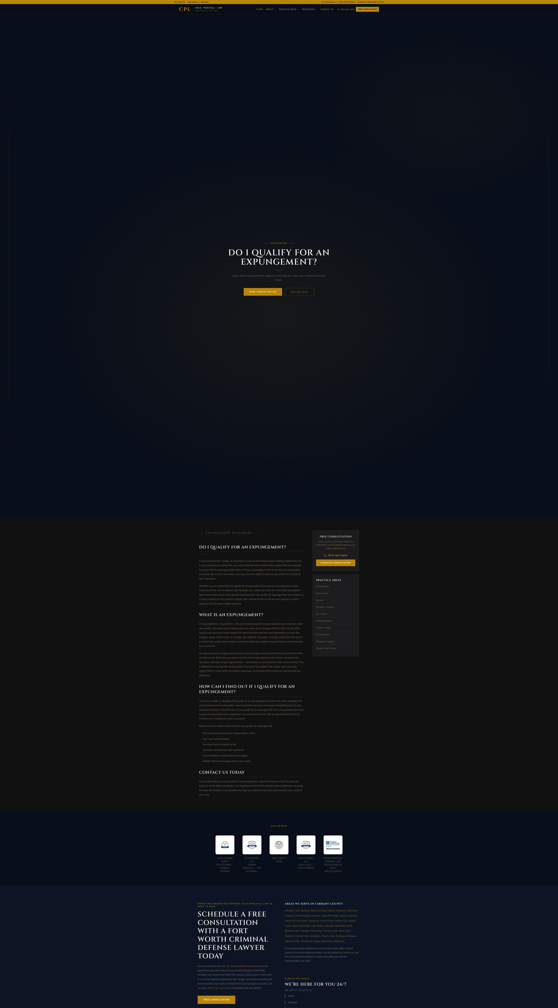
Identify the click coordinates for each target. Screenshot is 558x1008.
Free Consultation (367, 9)
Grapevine (313, 920)
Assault (319, 600)
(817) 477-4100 (348, 9)
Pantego (304, 931)
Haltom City (341, 920)
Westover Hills (292, 941)
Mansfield (340, 925)
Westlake (351, 936)
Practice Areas (287, 9)
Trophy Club (328, 936)
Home (259, 9)
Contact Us (326, 9)
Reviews (204, 2)
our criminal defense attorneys (242, 966)
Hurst (287, 925)
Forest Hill (290, 920)
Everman (352, 915)
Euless (342, 915)
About (269, 9)
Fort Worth (301, 920)
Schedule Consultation (335, 563)
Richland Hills (331, 931)
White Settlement (335, 941)
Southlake (315, 936)
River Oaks (344, 931)
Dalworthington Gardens (307, 915)
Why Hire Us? (179, 2)
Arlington (289, 910)
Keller (294, 925)
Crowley (289, 915)
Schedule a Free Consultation (370, 2)
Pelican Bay (316, 931)
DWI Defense (322, 586)
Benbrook (316, 910)
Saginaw (289, 936)
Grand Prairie (327, 920)
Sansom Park (302, 936)
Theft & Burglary (324, 621)
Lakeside (329, 925)
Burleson (341, 910)
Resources (308, 9)
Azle (297, 910)
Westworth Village (310, 941)
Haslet (351, 920)
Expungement (323, 634)
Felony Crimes (323, 628)
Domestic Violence (325, 607)
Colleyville (352, 910)
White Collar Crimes (326, 648)
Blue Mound (328, 910)
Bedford (305, 910)
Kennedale (304, 925)
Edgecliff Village (329, 915)
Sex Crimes (321, 614)
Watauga (340, 936)
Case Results (193, 2)
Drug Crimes (322, 593)
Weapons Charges (325, 641)
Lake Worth (317, 925)
